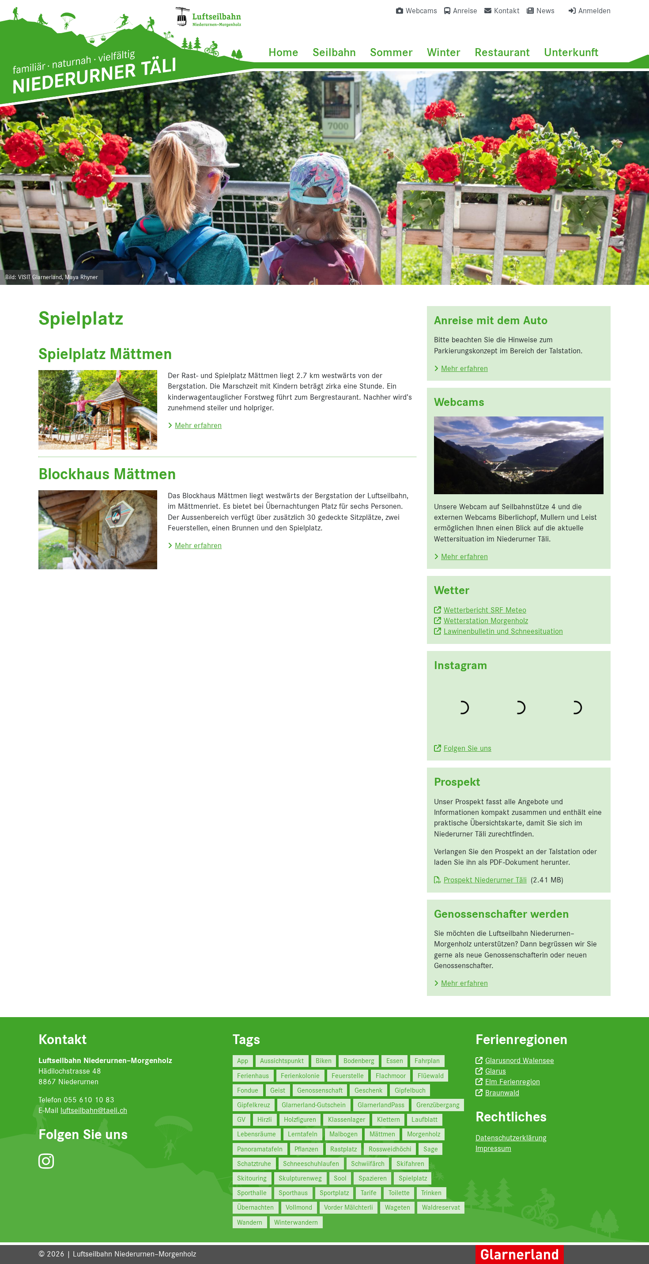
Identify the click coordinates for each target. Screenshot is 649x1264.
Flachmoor (391, 1075)
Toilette (399, 1192)
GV (241, 1119)
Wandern (249, 1222)
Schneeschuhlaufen (311, 1163)
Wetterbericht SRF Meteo (485, 610)
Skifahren (410, 1163)
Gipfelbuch (410, 1090)
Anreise (465, 10)
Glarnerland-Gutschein (314, 1105)
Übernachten (255, 1207)
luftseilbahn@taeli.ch (93, 1110)
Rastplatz (343, 1149)
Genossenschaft (320, 1090)
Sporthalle (252, 1192)
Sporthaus (293, 1192)
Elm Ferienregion (512, 1081)
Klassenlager (346, 1119)
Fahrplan (427, 1060)
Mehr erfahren (198, 425)
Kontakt (507, 10)
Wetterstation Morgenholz (486, 620)
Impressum (493, 1148)
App (242, 1060)
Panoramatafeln (260, 1149)
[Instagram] (46, 1162)
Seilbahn (334, 52)
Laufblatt (424, 1119)
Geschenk (369, 1090)
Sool (340, 1178)
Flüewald (431, 1075)
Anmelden (594, 10)
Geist (277, 1090)
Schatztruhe (254, 1163)
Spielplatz (413, 1178)
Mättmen (382, 1134)
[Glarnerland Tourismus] (519, 1254)
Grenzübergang (438, 1105)
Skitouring (252, 1178)
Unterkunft (571, 52)
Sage (430, 1149)
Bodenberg (358, 1060)
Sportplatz (334, 1192)
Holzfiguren (300, 1119)
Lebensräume (256, 1134)
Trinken (431, 1192)
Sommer (391, 52)
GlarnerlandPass (381, 1105)
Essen (394, 1060)
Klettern (388, 1119)
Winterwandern (296, 1222)
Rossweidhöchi (390, 1149)
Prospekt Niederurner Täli (485, 880)
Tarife (369, 1192)
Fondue (247, 1090)
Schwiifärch (368, 1163)
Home (283, 52)
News (545, 10)
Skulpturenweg (300, 1178)
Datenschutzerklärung (511, 1138)
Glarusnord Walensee (519, 1060)
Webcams (421, 10)
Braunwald (502, 1092)
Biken (324, 1060)
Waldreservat (441, 1207)
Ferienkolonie (300, 1075)
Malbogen (343, 1134)
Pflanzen (306, 1149)
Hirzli (264, 1119)
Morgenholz (423, 1134)
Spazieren (372, 1178)
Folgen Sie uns (467, 748)
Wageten (397, 1207)
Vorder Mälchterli (348, 1207)
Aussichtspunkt (282, 1060)
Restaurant (502, 52)
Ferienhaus (253, 1075)
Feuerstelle (348, 1075)
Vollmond (299, 1207)
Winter (443, 52)
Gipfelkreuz (253, 1105)
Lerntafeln (302, 1134)
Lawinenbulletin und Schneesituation (503, 631)
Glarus (495, 1071)
